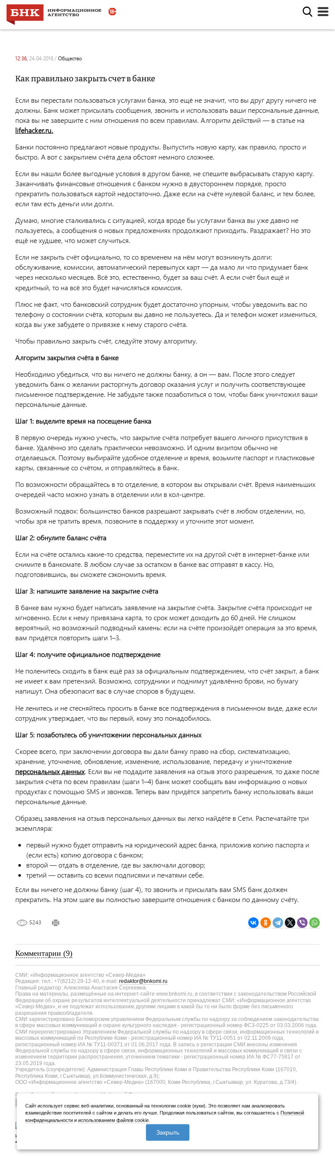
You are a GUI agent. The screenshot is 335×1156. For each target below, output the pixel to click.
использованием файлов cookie (113, 1120)
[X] (290, 922)
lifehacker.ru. (34, 130)
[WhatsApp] (314, 922)
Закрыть (167, 1132)
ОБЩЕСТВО (70, 58)
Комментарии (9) (43, 953)
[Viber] (302, 922)
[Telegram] (278, 922)
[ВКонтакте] (253, 922)
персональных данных (50, 771)
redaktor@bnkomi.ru (143, 981)
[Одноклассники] (265, 922)
